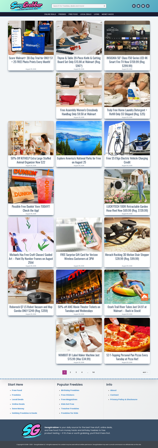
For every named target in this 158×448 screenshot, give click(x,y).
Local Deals (85, 14)
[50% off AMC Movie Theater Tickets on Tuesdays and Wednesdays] (79, 287)
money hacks (70, 430)
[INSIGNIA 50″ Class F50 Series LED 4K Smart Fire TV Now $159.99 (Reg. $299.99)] (127, 38)
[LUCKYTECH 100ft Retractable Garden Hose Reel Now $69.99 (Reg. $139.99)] (127, 186)
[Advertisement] (31, 87)
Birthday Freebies (70, 390)
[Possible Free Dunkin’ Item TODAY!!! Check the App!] (31, 186)
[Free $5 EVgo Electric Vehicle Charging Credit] (127, 138)
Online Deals (50, 14)
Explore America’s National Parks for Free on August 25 (79, 160)
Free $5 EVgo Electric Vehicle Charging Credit (127, 160)
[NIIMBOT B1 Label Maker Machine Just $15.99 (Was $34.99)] (79, 335)
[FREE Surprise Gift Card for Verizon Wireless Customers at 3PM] (79, 234)
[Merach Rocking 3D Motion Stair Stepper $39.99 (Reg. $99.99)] (127, 234)
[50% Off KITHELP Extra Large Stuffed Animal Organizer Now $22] (31, 138)
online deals (106, 427)
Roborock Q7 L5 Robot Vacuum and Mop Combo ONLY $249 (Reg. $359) (30, 309)
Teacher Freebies (70, 408)
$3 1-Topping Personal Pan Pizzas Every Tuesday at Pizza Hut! (127, 357)
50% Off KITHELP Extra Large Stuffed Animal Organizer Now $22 (31, 160)
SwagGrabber (51, 427)
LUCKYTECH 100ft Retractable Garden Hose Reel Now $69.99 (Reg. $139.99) (127, 208)
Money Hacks (108, 14)
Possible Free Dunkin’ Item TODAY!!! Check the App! (31, 208)
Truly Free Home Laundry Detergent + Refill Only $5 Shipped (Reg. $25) (127, 112)
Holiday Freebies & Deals (24, 413)
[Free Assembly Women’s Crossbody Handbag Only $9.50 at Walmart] (79, 90)
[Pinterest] (148, 6)
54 (94, 372)
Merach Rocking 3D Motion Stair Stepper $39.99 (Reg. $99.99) (127, 256)
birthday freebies (90, 430)
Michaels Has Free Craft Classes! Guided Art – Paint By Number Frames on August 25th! (31, 258)
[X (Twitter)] (138, 6)
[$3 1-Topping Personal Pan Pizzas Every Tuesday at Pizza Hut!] (127, 335)
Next (144, 372)
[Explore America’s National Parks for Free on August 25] (79, 138)
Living (96, 14)
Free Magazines (69, 399)
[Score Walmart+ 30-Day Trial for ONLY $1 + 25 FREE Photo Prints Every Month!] (31, 38)
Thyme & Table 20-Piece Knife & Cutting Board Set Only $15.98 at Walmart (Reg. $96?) (79, 62)
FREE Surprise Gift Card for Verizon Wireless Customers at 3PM (79, 256)
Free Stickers (67, 394)
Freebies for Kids (69, 413)
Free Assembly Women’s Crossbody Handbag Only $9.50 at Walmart (79, 112)
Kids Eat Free (67, 404)
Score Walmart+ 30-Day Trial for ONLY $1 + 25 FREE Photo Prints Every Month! (31, 60)
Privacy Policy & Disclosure (123, 399)
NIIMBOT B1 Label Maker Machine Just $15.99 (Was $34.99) (79, 357)
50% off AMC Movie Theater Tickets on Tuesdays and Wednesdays (79, 309)
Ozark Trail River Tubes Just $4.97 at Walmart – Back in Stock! (127, 309)
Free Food (73, 14)
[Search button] (104, 6)
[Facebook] (134, 6)
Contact (114, 394)
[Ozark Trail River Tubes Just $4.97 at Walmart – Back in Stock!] (127, 287)
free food (53, 430)
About (113, 390)
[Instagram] (143, 6)
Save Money (18, 408)
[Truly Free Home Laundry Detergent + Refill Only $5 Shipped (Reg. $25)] (127, 90)
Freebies (62, 14)
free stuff (95, 427)
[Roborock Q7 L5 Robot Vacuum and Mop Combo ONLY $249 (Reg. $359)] (31, 287)
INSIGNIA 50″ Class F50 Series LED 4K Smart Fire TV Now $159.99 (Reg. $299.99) (127, 62)
